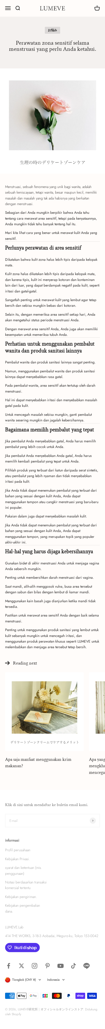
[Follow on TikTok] (73, 965)
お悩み (52, 30)
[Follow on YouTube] (60, 965)
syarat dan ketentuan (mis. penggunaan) (23, 870)
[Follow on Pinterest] (47, 965)
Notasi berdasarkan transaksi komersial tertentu (26, 885)
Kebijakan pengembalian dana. (22, 908)
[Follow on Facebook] (8, 965)
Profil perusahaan (17, 850)
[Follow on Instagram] (34, 965)
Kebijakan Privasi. (17, 858)
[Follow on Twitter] (21, 965)
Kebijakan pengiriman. (21, 896)
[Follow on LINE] (86, 965)
